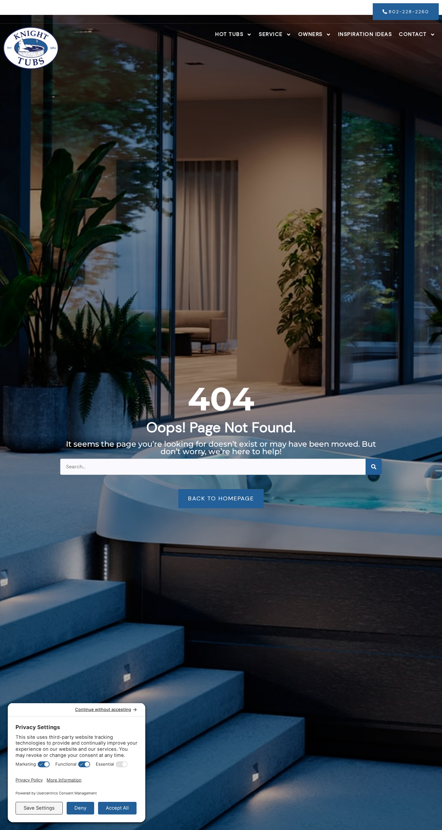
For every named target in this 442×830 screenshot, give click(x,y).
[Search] (374, 467)
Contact (413, 34)
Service (271, 34)
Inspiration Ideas (365, 34)
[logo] (31, 48)
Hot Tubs (229, 34)
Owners (310, 34)
